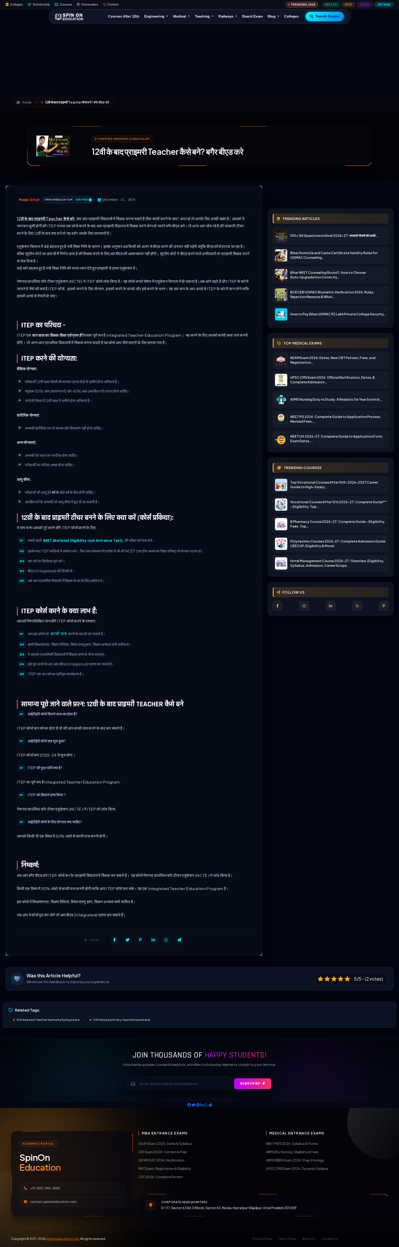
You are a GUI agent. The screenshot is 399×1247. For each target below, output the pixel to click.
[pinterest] (384, 606)
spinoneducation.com (62, 1239)
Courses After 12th (123, 16)
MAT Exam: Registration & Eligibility (165, 1168)
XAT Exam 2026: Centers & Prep (163, 1152)
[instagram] (304, 606)
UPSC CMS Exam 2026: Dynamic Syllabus (297, 1168)
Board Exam (252, 16)
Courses (66, 4)
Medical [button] (180, 16)
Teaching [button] (203, 16)
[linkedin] (331, 606)
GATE (348, 4)
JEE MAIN (383, 4)
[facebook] (277, 606)
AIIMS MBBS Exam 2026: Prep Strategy (295, 1160)
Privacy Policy (262, 1239)
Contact (113, 4)
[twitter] (357, 606)
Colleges (16, 4)
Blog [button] (272, 16)
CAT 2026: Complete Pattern (161, 1177)
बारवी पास (59, 634)
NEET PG (331, 4)
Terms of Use (287, 1239)
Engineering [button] (154, 16)
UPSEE (364, 4)
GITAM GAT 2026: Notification (161, 1160)
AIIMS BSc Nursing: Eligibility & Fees (292, 1152)
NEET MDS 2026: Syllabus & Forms (292, 1143)
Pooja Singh (29, 199)
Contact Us (329, 1239)
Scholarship (41, 4)
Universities (89, 4)
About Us (308, 1239)
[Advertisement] (199, 58)
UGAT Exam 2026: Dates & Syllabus (165, 1143)
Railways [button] (226, 16)
